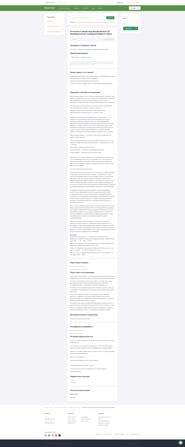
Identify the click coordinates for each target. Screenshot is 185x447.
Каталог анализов (72, 417)
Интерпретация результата (77, 330)
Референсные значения (76, 333)
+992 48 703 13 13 (50, 2)
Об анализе (50, 21)
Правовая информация (119, 434)
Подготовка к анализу (52, 26)
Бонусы (129, 2)
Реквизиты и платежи (103, 425)
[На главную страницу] (50, 8)
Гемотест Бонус (85, 421)
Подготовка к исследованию (77, 266)
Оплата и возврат (108, 434)
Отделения (100, 8)
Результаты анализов (86, 419)
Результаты (120, 2)
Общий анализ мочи (93, 22)
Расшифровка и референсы (54, 31)
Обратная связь (71, 423)
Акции (93, 8)
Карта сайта (99, 434)
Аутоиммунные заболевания (60, 407)
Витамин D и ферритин (81, 22)
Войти (137, 2)
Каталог (51, 407)
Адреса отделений (72, 421)
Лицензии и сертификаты (104, 423)
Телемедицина (84, 417)
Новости (100, 419)
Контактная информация (103, 421)
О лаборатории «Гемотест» (104, 417)
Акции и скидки (71, 419)
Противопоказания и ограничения (78, 269)
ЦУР (127, 434)
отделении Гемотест (86, 57)
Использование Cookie (135, 434)
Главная (46, 407)
